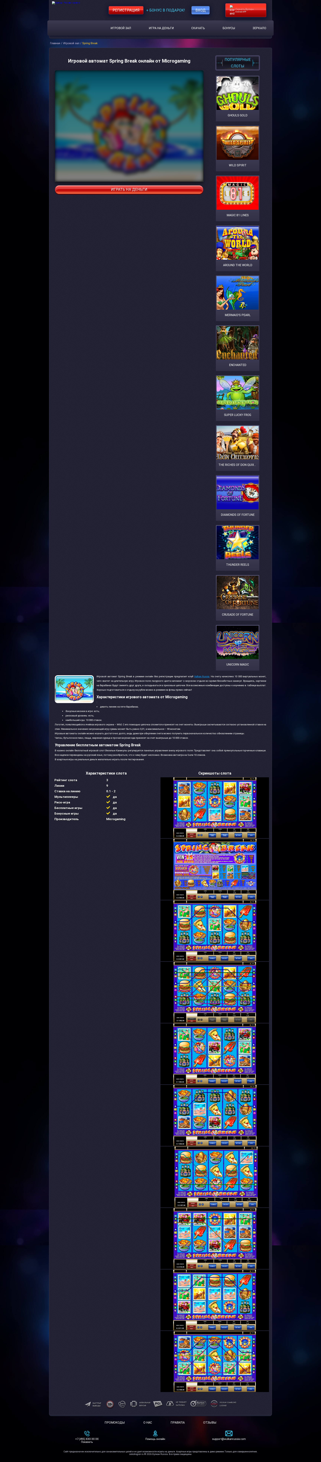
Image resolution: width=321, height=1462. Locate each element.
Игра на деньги (161, 28)
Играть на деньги (129, 189)
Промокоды (115, 1422)
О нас (147, 1422)
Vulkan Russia (202, 676)
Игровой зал (121, 28)
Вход (200, 10)
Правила (178, 1422)
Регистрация (126, 10)
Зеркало (259, 28)
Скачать (198, 28)
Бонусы (229, 28)
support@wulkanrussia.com (229, 1439)
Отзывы (209, 1422)
